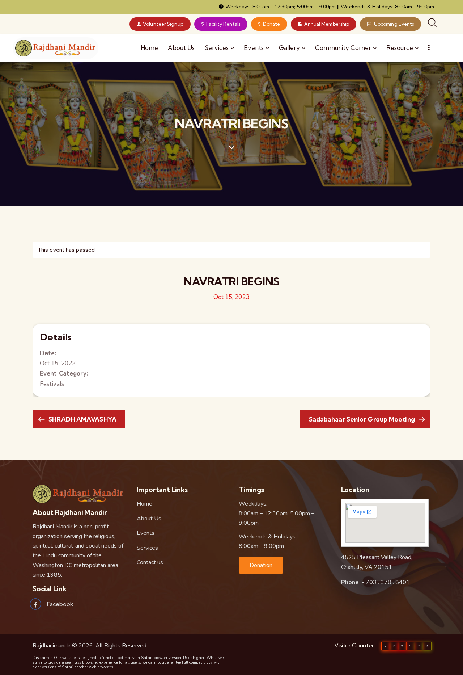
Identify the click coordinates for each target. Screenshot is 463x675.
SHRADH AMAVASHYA (81, 419)
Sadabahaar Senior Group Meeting (362, 419)
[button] (261, 565)
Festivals (52, 384)
